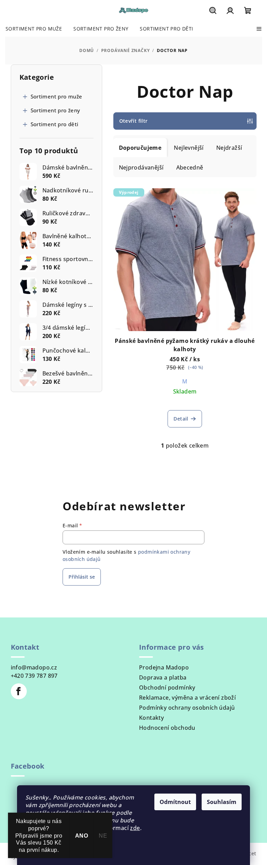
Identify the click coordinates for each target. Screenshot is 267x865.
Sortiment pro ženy (55, 110)
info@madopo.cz (34, 667)
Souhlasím (221, 802)
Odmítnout (175, 802)
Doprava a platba (162, 677)
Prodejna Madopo (164, 667)
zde (135, 828)
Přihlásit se (81, 576)
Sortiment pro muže (56, 96)
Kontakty (151, 717)
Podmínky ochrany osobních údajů (187, 707)
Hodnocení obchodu (167, 728)
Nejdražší (229, 148)
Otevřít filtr (133, 121)
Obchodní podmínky (167, 687)
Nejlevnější (188, 148)
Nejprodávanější (141, 167)
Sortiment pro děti (55, 124)
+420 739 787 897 (34, 676)
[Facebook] (19, 691)
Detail (180, 418)
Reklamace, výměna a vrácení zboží (187, 697)
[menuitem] (33, 29)
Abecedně (189, 167)
